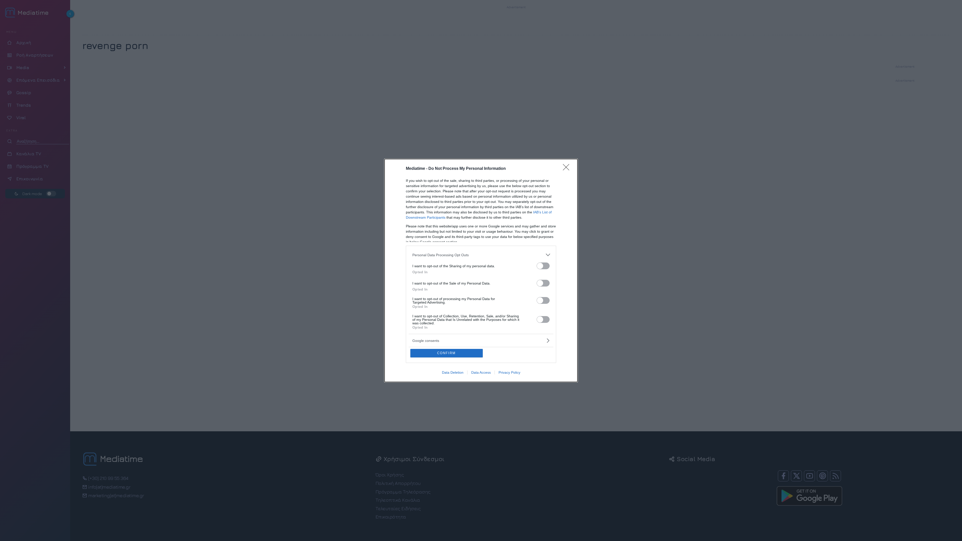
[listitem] (481, 254)
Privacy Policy (509, 372)
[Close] (567, 169)
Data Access (481, 372)
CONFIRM (446, 353)
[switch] (543, 265)
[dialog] (481, 270)
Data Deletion (452, 372)
